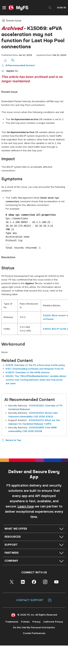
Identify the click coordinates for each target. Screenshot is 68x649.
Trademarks (11, 621)
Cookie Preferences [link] (34, 633)
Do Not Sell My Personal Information (34, 627)
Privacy (36, 621)
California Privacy (53, 621)
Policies (25, 621)
